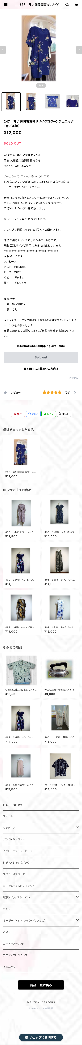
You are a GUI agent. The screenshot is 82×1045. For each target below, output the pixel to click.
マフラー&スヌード (14, 874)
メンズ (6, 909)
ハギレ (7, 932)
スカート (8, 816)
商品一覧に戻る (41, 985)
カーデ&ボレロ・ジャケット (19, 885)
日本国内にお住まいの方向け (41, 368)
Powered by (37, 1008)
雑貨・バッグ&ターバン (16, 897)
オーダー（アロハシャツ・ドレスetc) (24, 920)
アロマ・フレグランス (15, 955)
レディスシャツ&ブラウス (17, 862)
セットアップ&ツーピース (18, 851)
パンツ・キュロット (14, 839)
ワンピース (9, 827)
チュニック (9, 966)
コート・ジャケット (13, 943)
